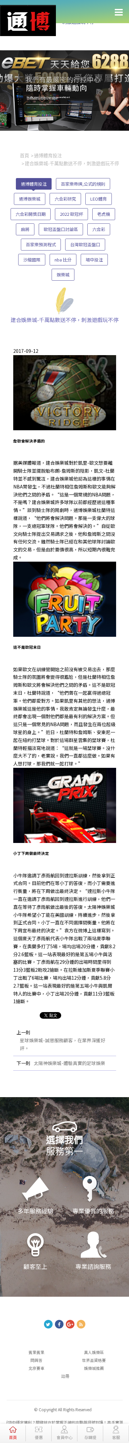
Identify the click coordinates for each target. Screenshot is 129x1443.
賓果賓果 (36, 1352)
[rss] (81, 1324)
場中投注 (94, 259)
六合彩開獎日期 (31, 214)
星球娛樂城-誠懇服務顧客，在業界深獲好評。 (62, 1044)
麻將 (25, 229)
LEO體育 (98, 199)
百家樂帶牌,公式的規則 (83, 184)
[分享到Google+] (70, 1324)
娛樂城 (63, 274)
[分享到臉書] (59, 1324)
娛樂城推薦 (94, 1368)
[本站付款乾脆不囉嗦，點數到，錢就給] (28, 20)
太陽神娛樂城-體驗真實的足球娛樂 (69, 1063)
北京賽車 (36, 1368)
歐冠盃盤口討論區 (61, 229)
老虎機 (103, 214)
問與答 (36, 1360)
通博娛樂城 (29, 199)
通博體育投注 (34, 184)
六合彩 (98, 229)
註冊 (65, 1376)
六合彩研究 (65, 199)
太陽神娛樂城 (101, 907)
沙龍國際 (31, 259)
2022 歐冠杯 (71, 214)
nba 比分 (63, 259)
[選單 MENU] (119, 12)
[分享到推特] (48, 1324)
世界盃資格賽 (94, 1360)
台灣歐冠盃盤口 (85, 244)
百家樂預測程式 (41, 244)
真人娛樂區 (94, 1352)
